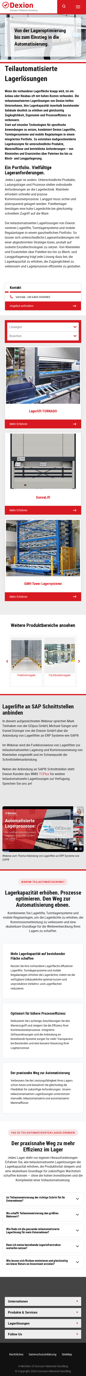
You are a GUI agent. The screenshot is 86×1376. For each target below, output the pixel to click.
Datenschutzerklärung (42, 1354)
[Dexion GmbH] (19, 7)
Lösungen (15, 327)
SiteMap (67, 1354)
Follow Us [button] (15, 1334)
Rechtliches (16, 1354)
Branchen (15, 336)
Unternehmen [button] (18, 1301)
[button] (7, 661)
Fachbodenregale (59, 675)
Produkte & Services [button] (22, 1312)
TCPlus (44, 774)
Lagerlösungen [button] (19, 1323)
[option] (26, 661)
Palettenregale (26, 675)
